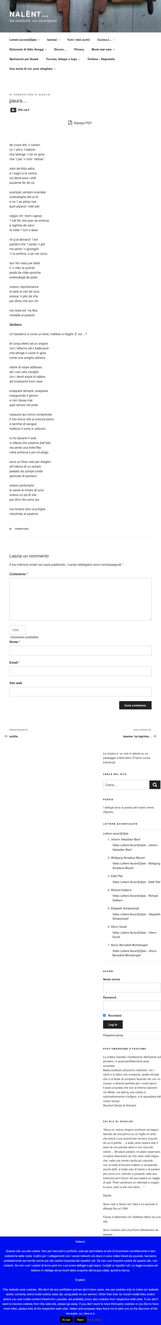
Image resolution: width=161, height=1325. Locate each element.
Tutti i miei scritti (78, 40)
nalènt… (29, 14)
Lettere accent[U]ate (23, 40)
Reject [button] (80, 1319)
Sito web (15, 683)
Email (14, 662)
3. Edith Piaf (115, 876)
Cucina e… (104, 40)
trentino (22, 528)
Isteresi (52, 40)
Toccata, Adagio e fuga (61, 59)
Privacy (79, 49)
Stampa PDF (82, 123)
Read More (94, 1319)
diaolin (44, 94)
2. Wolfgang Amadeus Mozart (126, 858)
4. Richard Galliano (120, 890)
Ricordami (114, 1015)
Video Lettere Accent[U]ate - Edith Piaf (136, 882)
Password (109, 997)
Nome (14, 641)
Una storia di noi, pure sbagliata (30, 69)
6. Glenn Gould (117, 927)
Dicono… (60, 49)
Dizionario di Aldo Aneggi (26, 49)
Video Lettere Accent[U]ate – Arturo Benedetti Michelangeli (135, 953)
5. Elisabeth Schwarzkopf (123, 908)
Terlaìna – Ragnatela (101, 59)
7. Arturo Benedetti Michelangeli (127, 945)
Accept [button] (66, 1319)
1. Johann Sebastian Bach (124, 839)
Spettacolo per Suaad (23, 59)
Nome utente (111, 979)
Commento (18, 574)
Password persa (113, 1035)
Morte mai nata (102, 49)
